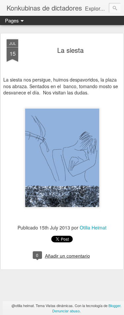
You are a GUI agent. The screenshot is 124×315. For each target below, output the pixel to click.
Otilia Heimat (93, 227)
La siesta (70, 50)
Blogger (114, 305)
